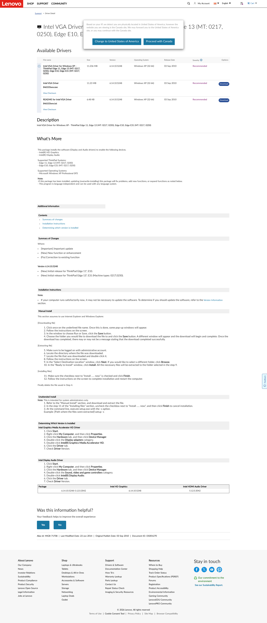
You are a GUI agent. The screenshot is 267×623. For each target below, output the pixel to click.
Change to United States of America (117, 41)
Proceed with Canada (159, 41)
